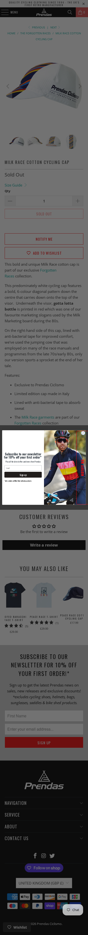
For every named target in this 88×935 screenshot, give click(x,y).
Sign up (23, 475)
